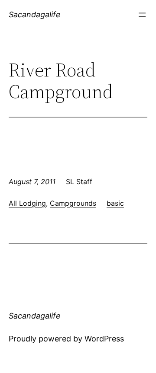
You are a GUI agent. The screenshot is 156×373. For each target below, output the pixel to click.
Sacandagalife (35, 14)
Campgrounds (73, 203)
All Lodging (27, 203)
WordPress (104, 338)
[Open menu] (142, 15)
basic (115, 203)
